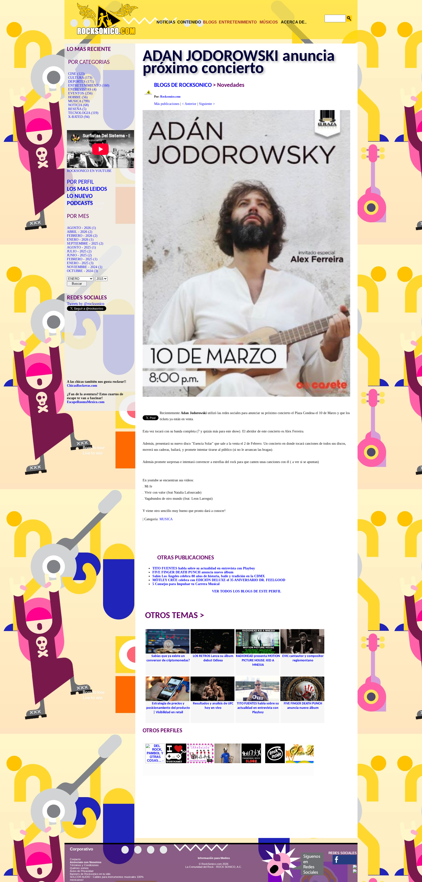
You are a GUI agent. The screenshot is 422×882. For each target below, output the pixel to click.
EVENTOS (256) (80, 93)
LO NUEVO (80, 196)
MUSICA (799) (79, 101)
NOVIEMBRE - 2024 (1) (84, 267)
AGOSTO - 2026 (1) (81, 228)
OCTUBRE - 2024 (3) (82, 271)
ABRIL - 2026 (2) (79, 232)
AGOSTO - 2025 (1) (81, 247)
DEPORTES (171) (81, 81)
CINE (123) (76, 74)
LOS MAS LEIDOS (87, 189)
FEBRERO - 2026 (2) (82, 235)
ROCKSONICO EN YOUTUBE (89, 171)
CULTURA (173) (80, 77)
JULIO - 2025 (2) (79, 251)
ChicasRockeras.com (82, 385)
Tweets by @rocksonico (85, 304)
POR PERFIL (80, 182)
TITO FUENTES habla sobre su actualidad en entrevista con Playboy (203, 568)
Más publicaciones (166, 104)
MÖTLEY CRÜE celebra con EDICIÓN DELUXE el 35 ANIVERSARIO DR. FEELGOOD (218, 580)
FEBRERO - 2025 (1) (82, 259)
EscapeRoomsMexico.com (86, 402)
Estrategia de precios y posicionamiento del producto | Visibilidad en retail (168, 708)
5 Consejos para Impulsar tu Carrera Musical (186, 584)
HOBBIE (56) (78, 97)
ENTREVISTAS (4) (82, 89)
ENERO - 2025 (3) (80, 263)
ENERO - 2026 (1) (80, 239)
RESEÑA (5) (77, 109)
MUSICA (165, 519)
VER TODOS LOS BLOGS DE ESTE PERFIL (246, 591)
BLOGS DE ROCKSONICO (183, 85)
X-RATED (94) (79, 117)
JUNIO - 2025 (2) (79, 255)
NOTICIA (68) (78, 105)
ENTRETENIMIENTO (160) (88, 85)
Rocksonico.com (170, 96)
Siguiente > (207, 104)
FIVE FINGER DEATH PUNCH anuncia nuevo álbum (192, 572)
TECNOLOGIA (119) (83, 113)
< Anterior (189, 104)
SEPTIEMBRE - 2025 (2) (85, 243)
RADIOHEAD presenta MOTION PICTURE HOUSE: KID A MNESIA (258, 660)
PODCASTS (80, 203)
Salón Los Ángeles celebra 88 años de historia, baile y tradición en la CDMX (208, 576)
